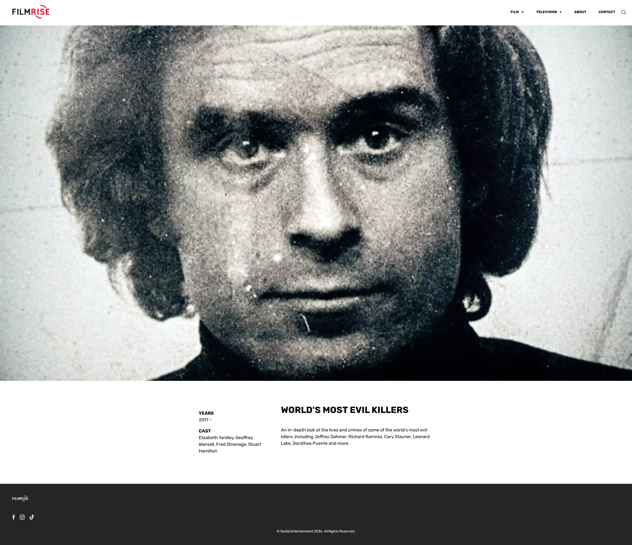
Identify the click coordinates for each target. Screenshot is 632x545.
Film (515, 12)
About (580, 12)
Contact (607, 12)
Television (546, 12)
